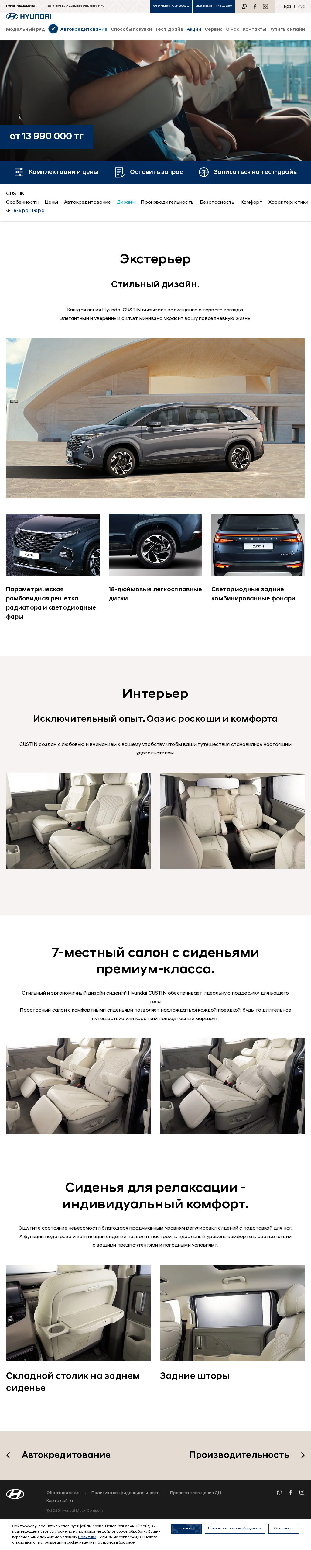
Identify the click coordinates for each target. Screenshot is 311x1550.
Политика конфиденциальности (125, 1493)
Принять (186, 1528)
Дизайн (126, 202)
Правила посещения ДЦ (195, 1493)
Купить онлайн (287, 29)
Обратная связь (63, 1493)
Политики (87, 1537)
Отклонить (283, 1528)
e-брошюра (29, 211)
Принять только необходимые (235, 1528)
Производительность (167, 202)
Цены (51, 202)
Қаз (287, 6)
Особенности (22, 202)
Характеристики (288, 202)
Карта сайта (59, 1501)
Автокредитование (87, 202)
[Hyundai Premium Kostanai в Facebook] (255, 6)
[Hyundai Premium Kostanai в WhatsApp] (244, 6)
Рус (301, 6)
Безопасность (217, 202)
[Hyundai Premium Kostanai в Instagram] (265, 6)
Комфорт (251, 202)
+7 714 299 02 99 (180, 6)
